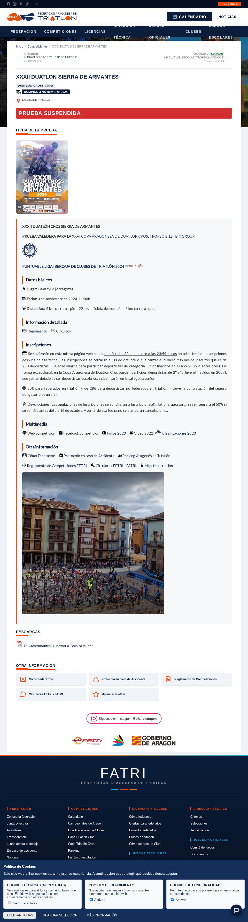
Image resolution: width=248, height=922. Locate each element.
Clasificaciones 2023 (179, 433)
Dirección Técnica (125, 31)
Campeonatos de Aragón (85, 823)
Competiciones (60, 31)
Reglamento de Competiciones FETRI (57, 465)
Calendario (192, 17)
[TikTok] (27, 4)
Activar (99, 900)
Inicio (19, 46)
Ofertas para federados (145, 823)
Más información (102, 915)
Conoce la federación (21, 816)
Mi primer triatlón (158, 465)
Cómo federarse (140, 816)
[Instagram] (14, 4)
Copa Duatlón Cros (81, 837)
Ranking (73, 850)
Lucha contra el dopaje (23, 844)
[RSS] (36, 3)
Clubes (193, 31)
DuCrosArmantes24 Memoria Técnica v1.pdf (58, 646)
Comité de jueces (202, 847)
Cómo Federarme (41, 455)
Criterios (196, 816)
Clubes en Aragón (141, 837)
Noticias (227, 17)
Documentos (199, 854)
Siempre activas (24, 903)
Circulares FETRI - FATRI (115, 465)
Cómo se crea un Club (144, 844)
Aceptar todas (20, 915)
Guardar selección (60, 915)
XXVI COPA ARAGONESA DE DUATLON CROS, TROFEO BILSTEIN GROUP (133, 236)
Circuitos (63, 331)
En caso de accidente (22, 850)
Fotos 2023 (116, 433)
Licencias (95, 31)
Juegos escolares (221, 31)
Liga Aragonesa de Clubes (86, 830)
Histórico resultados (82, 857)
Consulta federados (142, 830)
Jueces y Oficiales (159, 31)
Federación (23, 31)
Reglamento (37, 331)
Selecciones (199, 823)
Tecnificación (199, 830)
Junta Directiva (17, 823)
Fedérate (230, 3)
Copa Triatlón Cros (81, 844)
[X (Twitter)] (21, 4)
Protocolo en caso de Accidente (88, 455)
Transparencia (17, 837)
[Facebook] (8, 4)
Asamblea (14, 830)
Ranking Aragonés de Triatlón (146, 455)
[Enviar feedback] (236, 910)
